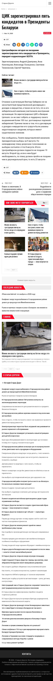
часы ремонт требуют (15, 643)
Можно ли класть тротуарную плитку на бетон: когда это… (31, 81)
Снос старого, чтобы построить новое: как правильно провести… (29, 92)
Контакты (26, 653)
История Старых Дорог (12, 382)
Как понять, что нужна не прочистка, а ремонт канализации (24, 571)
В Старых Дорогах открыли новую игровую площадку (23, 556)
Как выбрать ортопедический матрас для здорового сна (23, 477)
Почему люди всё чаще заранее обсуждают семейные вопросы (26, 545)
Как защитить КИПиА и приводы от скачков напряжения (23, 574)
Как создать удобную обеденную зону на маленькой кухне (24, 567)
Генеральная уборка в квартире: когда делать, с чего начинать (25, 453)
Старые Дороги (8, 3)
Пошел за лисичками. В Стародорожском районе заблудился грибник (12, 189)
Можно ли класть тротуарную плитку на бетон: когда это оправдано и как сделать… (25, 354)
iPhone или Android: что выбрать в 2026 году (18, 294)
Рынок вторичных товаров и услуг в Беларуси (19, 396)
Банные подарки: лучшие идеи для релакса (18, 488)
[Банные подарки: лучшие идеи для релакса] (14, 244)
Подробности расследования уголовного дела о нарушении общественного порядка (40, 190)
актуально (47, 33)
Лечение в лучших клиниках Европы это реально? (21, 625)
